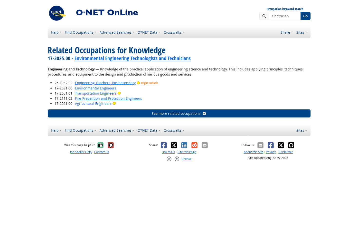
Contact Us (101, 152)
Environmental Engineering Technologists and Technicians (133, 58)
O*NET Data (147, 32)
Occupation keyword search (285, 9)
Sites (300, 32)
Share (285, 32)
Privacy (271, 152)
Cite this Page (187, 152)
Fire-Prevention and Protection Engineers (108, 98)
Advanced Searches (116, 32)
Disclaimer (285, 152)
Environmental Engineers (95, 88)
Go (305, 16)
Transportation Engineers (95, 93)
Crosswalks (173, 32)
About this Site (253, 152)
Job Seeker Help (81, 152)
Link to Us (168, 152)
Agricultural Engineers (93, 103)
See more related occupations (176, 113)
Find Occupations (79, 32)
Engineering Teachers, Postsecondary (105, 82)
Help (55, 32)
